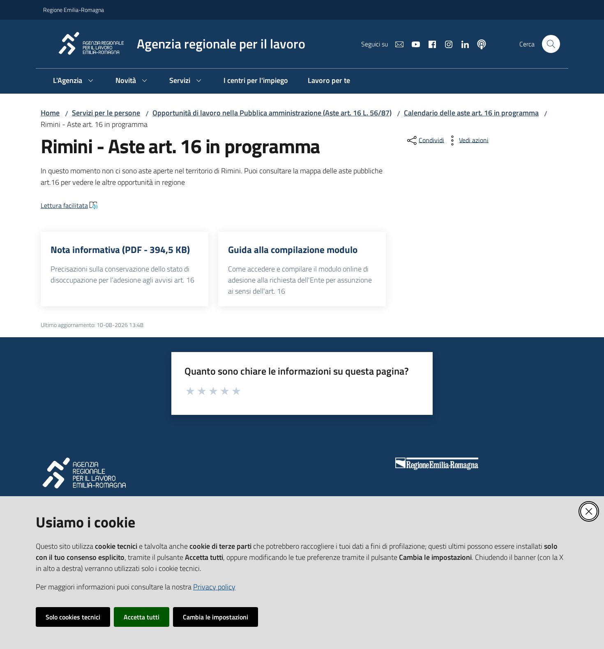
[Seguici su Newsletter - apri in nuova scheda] (396, 43)
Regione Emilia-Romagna (73, 9)
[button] (551, 44)
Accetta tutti (141, 617)
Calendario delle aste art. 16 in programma (471, 112)
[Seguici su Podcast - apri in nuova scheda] (478, 43)
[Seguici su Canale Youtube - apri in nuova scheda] (412, 43)
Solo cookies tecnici (73, 617)
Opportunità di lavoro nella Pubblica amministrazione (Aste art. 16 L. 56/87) (272, 112)
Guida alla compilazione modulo (292, 249)
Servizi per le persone (106, 112)
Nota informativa (120, 249)
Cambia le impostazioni (215, 617)
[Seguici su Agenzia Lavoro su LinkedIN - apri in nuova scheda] (462, 43)
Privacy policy (214, 586)
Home (50, 112)
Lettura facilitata (64, 205)
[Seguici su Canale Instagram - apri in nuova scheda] (445, 43)
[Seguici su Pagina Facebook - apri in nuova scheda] (429, 43)
